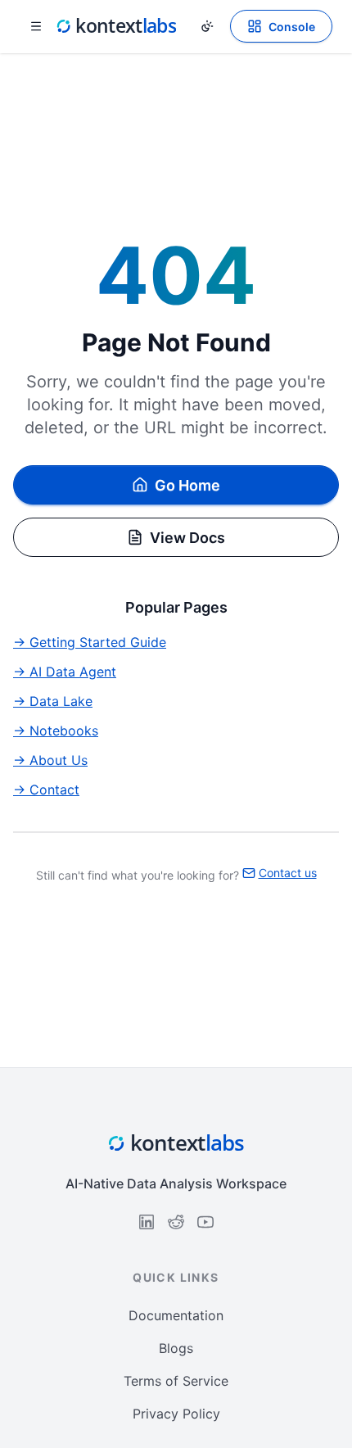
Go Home (187, 485)
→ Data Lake (53, 701)
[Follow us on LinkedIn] (146, 1222)
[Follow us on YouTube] (205, 1222)
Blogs (176, 1348)
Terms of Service (176, 1381)
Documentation (176, 1315)
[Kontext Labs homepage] (116, 26)
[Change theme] (207, 26)
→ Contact (46, 789)
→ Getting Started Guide (89, 642)
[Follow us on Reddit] (176, 1222)
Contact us (288, 873)
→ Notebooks (55, 730)
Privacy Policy (176, 1413)
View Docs (187, 537)
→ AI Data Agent (64, 671)
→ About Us (50, 760)
